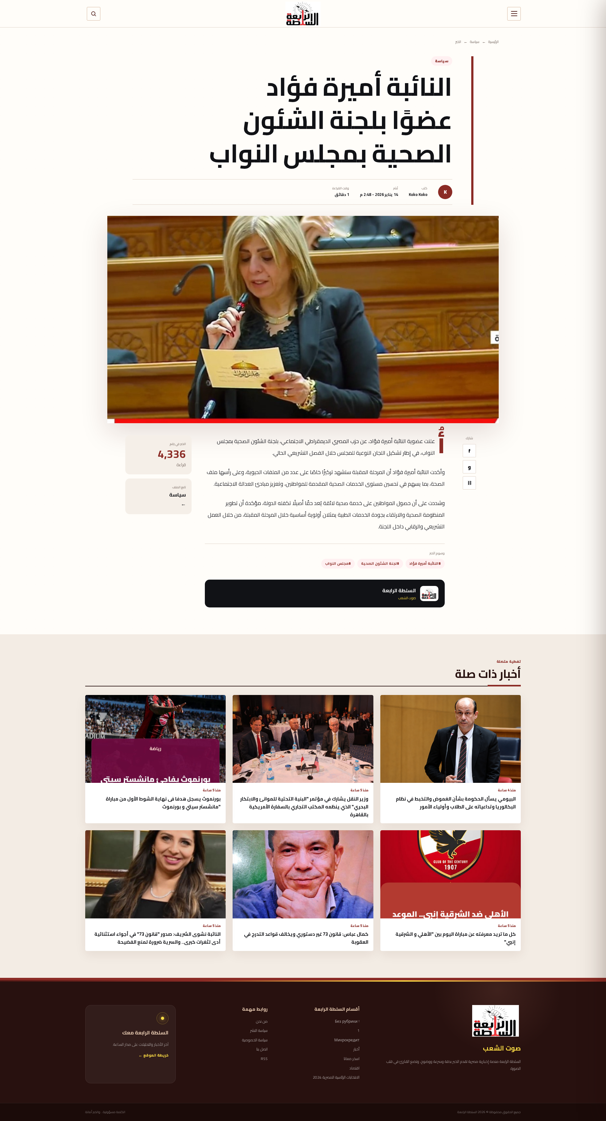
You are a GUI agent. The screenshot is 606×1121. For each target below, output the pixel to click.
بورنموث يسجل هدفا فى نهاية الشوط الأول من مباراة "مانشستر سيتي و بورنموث (163, 802)
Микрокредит (346, 1040)
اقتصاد (354, 1068)
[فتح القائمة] (514, 14)
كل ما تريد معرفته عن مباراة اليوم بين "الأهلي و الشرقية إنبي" (455, 938)
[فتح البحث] (93, 14)
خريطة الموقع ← (154, 1055)
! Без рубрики (347, 1021)
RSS (264, 1058)
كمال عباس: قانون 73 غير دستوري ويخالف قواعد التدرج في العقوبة (306, 938)
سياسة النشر (259, 1030)
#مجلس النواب (338, 563)
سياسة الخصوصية (255, 1040)
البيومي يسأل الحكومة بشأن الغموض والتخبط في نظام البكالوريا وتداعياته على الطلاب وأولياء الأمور (456, 802)
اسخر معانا (351, 1058)
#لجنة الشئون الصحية (380, 563)
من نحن (262, 1021)
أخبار (356, 1049)
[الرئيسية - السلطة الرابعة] (303, 14)
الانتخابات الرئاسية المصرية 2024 (336, 1077)
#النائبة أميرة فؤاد (425, 563)
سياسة (474, 42)
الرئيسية (493, 42)
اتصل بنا (262, 1049)
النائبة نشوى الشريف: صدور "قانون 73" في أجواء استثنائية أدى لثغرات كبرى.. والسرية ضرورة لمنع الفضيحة (157, 938)
